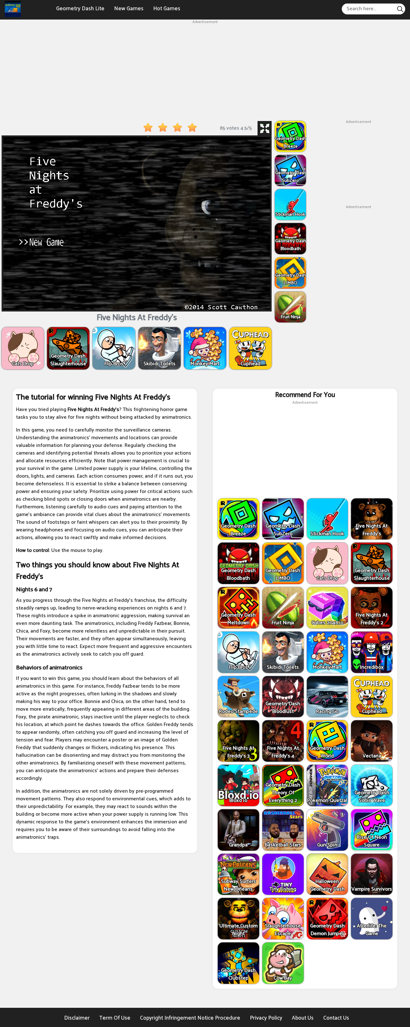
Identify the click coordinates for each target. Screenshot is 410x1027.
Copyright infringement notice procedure (190, 1018)
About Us (303, 1018)
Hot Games (166, 8)
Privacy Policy (266, 1018)
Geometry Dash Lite (80, 8)
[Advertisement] (205, 70)
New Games (129, 8)
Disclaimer (77, 1018)
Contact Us (336, 1018)
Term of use (114, 1018)
